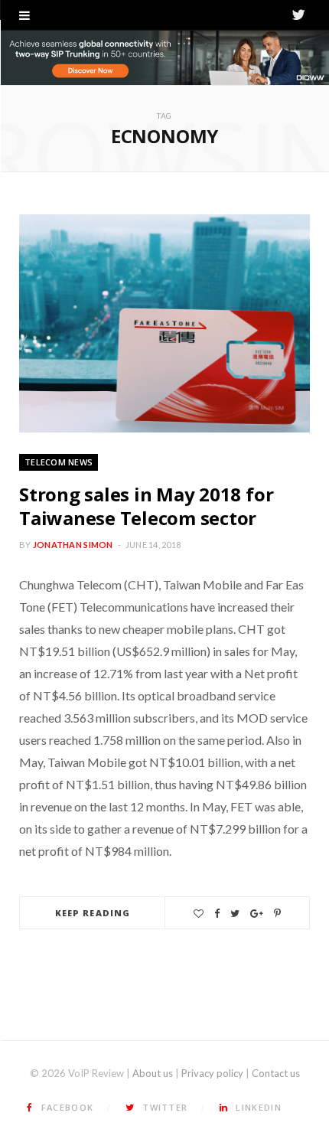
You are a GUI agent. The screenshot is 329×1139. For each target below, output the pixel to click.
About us (152, 1073)
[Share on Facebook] (217, 914)
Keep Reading (92, 913)
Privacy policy (212, 1073)
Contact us (276, 1073)
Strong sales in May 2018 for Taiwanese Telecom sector (146, 505)
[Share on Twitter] (234, 914)
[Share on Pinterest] (277, 914)
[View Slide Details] (164, 58)
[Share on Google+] (256, 914)
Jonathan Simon (73, 545)
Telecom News (58, 462)
